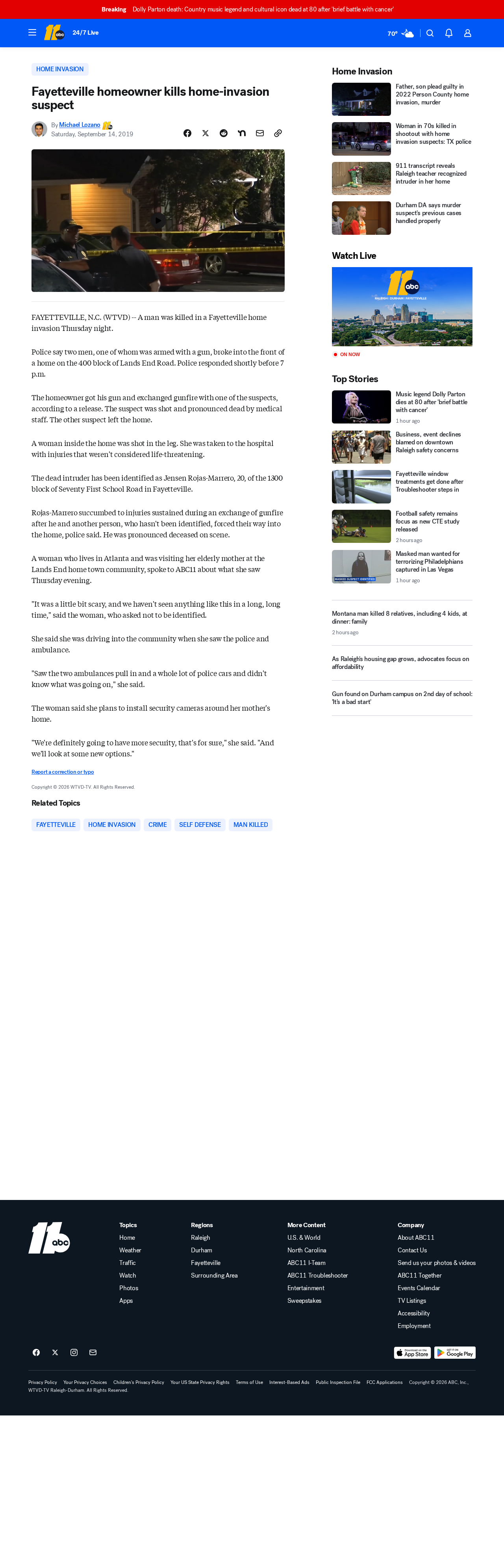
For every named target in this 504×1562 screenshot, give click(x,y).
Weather (130, 1250)
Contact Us (412, 1250)
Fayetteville (205, 1263)
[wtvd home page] (49, 1238)
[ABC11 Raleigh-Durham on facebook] (36, 1353)
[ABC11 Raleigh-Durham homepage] (54, 33)
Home (127, 1238)
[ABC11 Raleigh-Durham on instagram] (74, 1353)
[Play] (402, 306)
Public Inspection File (338, 1382)
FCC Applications (385, 1382)
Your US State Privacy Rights (200, 1382)
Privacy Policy (42, 1382)
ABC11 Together (420, 1275)
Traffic (127, 1263)
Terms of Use (249, 1382)
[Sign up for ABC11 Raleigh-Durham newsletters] (93, 1353)
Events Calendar (419, 1288)
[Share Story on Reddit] (223, 133)
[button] (32, 32)
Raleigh (200, 1238)
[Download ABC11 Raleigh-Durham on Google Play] (455, 1353)
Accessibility (414, 1313)
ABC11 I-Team (306, 1263)
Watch (127, 1275)
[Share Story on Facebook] (187, 133)
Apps (126, 1301)
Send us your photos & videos (437, 1263)
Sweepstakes (304, 1301)
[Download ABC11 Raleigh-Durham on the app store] (413, 1353)
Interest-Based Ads (289, 1382)
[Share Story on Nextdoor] (241, 133)
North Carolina (307, 1250)
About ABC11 (416, 1238)
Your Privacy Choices (85, 1382)
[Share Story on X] (205, 133)
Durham (201, 1250)
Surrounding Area (214, 1275)
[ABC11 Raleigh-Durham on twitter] (55, 1353)
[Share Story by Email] (260, 133)
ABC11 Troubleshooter (317, 1275)
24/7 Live (85, 32)
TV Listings (412, 1301)
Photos (128, 1288)
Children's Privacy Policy (138, 1382)
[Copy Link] (278, 133)
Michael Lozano (79, 125)
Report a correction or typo (63, 772)
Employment (414, 1326)
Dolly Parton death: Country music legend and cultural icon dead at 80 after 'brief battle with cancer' (248, 9)
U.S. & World (304, 1238)
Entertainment (305, 1288)
